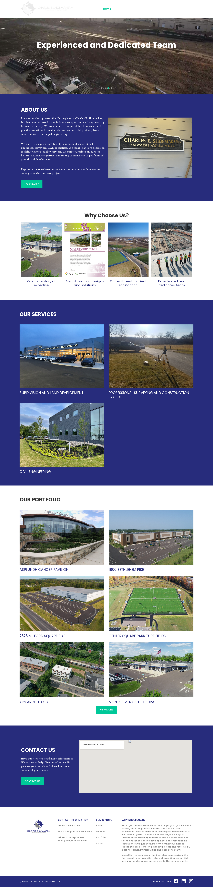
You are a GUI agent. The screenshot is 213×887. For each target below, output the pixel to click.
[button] (101, 88)
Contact (188, 8)
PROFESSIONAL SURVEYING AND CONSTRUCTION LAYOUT (149, 394)
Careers (133, 8)
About (120, 8)
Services (149, 8)
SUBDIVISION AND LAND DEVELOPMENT (51, 392)
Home (107, 8)
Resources (171, 8)
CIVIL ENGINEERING (35, 471)
